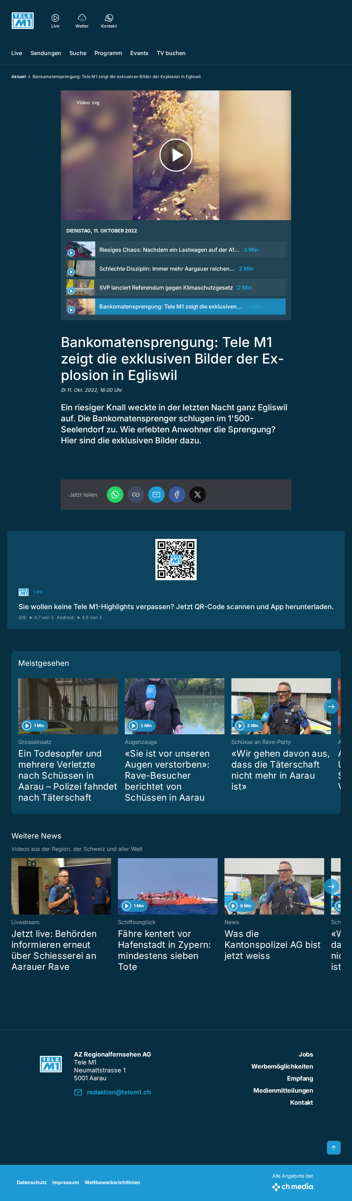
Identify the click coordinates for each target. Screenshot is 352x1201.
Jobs (306, 1054)
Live (16, 53)
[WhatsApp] (115, 494)
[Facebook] (177, 494)
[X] (197, 494)
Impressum (65, 1182)
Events (139, 53)
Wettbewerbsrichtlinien (112, 1182)
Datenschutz (32, 1182)
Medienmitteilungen (283, 1090)
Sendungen (46, 53)
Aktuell (18, 76)
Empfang (300, 1078)
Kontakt (301, 1102)
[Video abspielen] (176, 155)
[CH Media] (292, 1185)
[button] (136, 494)
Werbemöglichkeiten (282, 1066)
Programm (108, 53)
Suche (77, 53)
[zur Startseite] (23, 20)
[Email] (156, 494)
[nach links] (20, 706)
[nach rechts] (331, 706)
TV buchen (171, 53)
